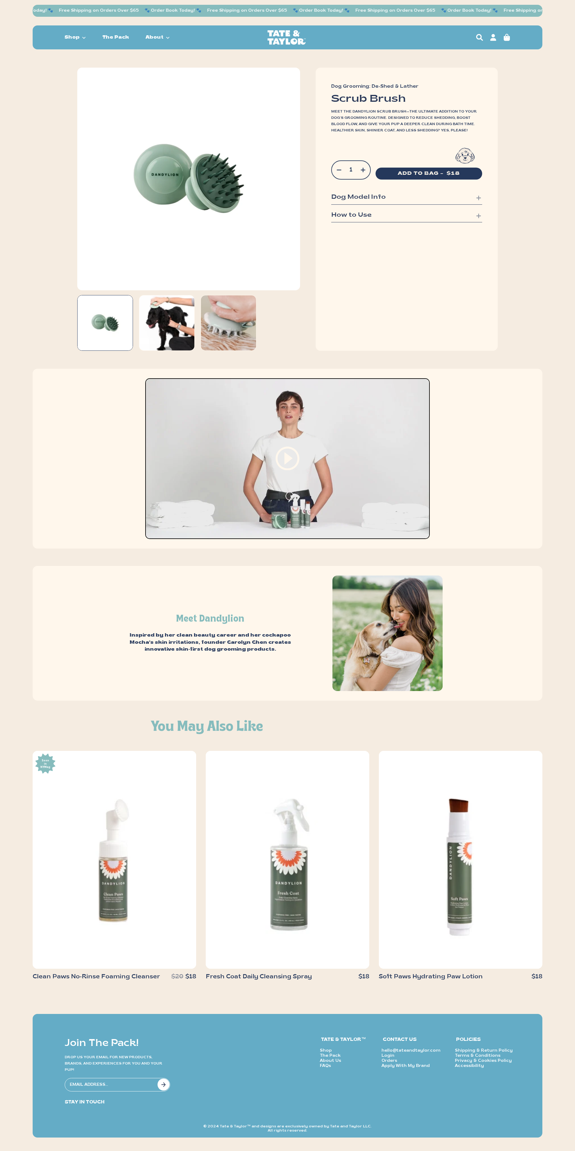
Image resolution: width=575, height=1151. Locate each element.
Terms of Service (316, 644)
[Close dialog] (396, 513)
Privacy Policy (346, 644)
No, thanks (326, 670)
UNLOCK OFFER (326, 657)
